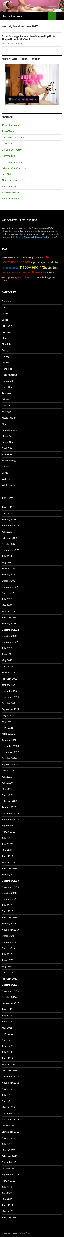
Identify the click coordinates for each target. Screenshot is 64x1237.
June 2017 (7, 960)
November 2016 (10, 990)
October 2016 (9, 997)
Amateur (6, 301)
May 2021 (7, 721)
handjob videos (11, 267)
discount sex (20, 262)
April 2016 (7, 1033)
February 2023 (9, 617)
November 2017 (10, 929)
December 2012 (10, 1113)
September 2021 (10, 709)
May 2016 (7, 1027)
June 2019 (7, 843)
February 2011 (9, 1217)
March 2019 (8, 862)
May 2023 (7, 605)
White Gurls (8, 484)
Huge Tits (7, 387)
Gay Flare (7, 143)
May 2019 (7, 850)
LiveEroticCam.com (12, 161)
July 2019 (7, 837)
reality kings (44, 277)
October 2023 (9, 580)
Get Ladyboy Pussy (12, 149)
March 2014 (8, 1064)
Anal (4, 307)
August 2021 (8, 715)
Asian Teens (8, 131)
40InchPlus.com (10, 125)
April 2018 (7, 911)
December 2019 (10, 813)
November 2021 (10, 697)
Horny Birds (8, 155)
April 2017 (7, 972)
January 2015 (9, 1045)
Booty (5, 350)
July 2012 (7, 1143)
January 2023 (9, 623)
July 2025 (7, 531)
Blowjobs (7, 344)
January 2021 (9, 739)
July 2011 (7, 1186)
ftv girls (34, 262)
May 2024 (7, 562)
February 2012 (9, 1156)
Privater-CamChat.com (14, 167)
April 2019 (7, 856)
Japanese (6, 393)
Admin (19, 43)
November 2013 (10, 1082)
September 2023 (10, 586)
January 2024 (9, 574)
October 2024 (9, 543)
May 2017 (7, 966)
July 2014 (7, 1052)
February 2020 (9, 801)
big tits (33, 257)
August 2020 (8, 770)
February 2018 (9, 917)
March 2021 (8, 733)
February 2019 (9, 868)
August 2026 (8, 507)
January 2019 (9, 874)
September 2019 (10, 825)
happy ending (32, 266)
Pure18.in (7, 174)
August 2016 (8, 1009)
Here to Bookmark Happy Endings (33, 237)
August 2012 (8, 1137)
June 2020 (7, 782)
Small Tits (7, 448)
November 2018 (10, 886)
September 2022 (10, 641)
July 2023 (7, 599)
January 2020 (9, 807)
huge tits (50, 273)
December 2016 (10, 984)
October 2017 (9, 935)
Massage (6, 411)
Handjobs (7, 368)
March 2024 (8, 568)
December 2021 (10, 690)
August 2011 (8, 1180)
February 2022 (9, 678)
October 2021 (9, 703)
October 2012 (9, 1125)
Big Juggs (6, 331)
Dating (5, 356)
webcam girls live (11, 198)
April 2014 (7, 1058)
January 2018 (9, 923)
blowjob (41, 258)
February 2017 (9, 978)
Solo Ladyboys (9, 186)
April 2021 (7, 727)
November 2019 (10, 819)
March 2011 (8, 1211)
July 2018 (7, 905)
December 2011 (10, 1162)
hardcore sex (35, 272)
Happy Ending (9, 374)
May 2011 (7, 1199)
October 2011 (9, 1168)
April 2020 (7, 794)
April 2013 (7, 1101)
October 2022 (9, 635)
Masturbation (9, 417)
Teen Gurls (7, 454)
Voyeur (5, 472)
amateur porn (7, 258)
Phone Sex (7, 435)
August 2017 (8, 948)
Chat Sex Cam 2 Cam (13, 137)
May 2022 (7, 660)
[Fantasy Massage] (32, 84)
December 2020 (10, 746)
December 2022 (10, 629)
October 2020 (9, 758)
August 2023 (8, 592)
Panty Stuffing (9, 429)
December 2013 (10, 1076)
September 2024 (10, 550)
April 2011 (7, 1205)
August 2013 (8, 1088)
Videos (5, 466)
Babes (5, 319)
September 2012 (10, 1131)
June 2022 (7, 654)
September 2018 (10, 899)
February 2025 (9, 537)
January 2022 (9, 684)
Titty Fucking (9, 460)
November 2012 (10, 1119)
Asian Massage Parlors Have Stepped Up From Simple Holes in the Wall (28, 38)
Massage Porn (9, 277)
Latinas (5, 399)
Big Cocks (7, 325)
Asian (5, 313)
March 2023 (8, 611)
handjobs (52, 262)
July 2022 (7, 648)
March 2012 (8, 1150)
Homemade (8, 380)
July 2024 (7, 556)
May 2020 (7, 788)
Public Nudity (9, 442)
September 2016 (10, 1003)
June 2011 (7, 1192)
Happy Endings (12, 16)
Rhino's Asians (9, 180)
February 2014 (9, 1070)
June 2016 (7, 1021)
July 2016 (7, 1015)
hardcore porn (13, 272)
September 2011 (10, 1174)
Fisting (5, 362)
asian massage (21, 257)
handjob (41, 262)
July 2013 (7, 1094)
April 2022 (7, 666)
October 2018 (9, 892)
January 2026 (9, 519)
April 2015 (7, 1039)
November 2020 (10, 752)
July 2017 (7, 954)
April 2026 (7, 513)
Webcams (7, 478)
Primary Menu (60, 16)
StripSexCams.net (11, 192)
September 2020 (10, 764)
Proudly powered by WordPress (16, 1233)
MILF (4, 423)
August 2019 (8, 831)
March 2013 (8, 1107)
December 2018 (10, 880)
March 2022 (8, 672)
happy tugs (51, 267)
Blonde (5, 338)
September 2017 (10, 941)
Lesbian (6, 405)
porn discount (26, 277)
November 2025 (10, 525)
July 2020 (7, 776)
